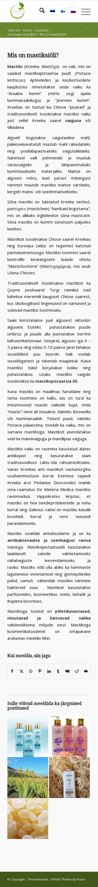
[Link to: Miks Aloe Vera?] (27, 777)
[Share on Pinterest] (39, 671)
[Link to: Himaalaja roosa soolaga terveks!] (69, 736)
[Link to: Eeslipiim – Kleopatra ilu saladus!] (69, 777)
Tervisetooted (37, 879)
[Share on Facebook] (12, 671)
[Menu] (83, 11)
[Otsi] (39, 11)
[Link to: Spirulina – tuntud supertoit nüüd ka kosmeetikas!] (27, 736)
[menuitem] (39, 11)
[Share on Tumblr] (58, 671)
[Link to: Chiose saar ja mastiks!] (27, 818)
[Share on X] (21, 671)
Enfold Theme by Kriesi (68, 879)
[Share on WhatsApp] (30, 671)
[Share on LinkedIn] (49, 671)
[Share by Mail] (85, 671)
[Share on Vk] (67, 671)
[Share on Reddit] (76, 671)
